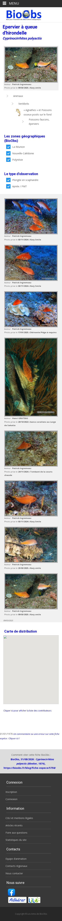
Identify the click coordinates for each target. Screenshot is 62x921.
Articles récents (14, 825)
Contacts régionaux (16, 866)
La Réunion (18, 146)
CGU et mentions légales (19, 818)
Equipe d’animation (16, 858)
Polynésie (17, 159)
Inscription (11, 792)
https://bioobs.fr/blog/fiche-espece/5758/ (30, 767)
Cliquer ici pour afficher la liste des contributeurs (27, 710)
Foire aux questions (16, 832)
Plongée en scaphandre (25, 180)
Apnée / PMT (19, 186)
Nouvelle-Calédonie (23, 153)
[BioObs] (21, 14)
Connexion (11, 799)
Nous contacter (14, 873)
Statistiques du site (16, 839)
